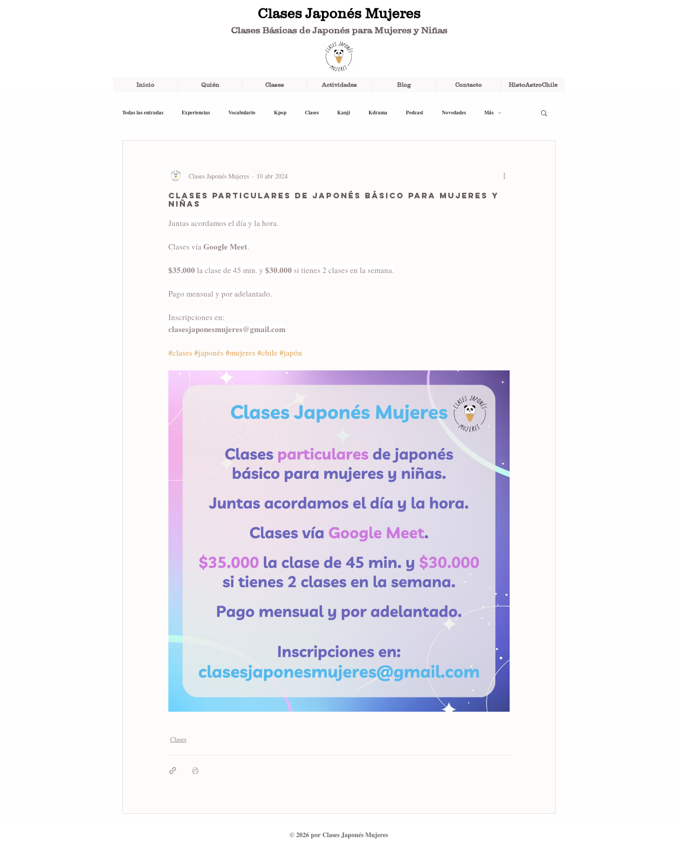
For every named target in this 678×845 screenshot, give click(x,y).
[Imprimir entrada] (195, 770)
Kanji (343, 113)
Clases (312, 113)
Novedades (454, 113)
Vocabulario (242, 113)
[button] (544, 112)
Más (489, 113)
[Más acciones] (504, 175)
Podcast (414, 113)
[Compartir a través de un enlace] (172, 770)
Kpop (280, 113)
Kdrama (378, 113)
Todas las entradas (142, 113)
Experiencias (196, 113)
